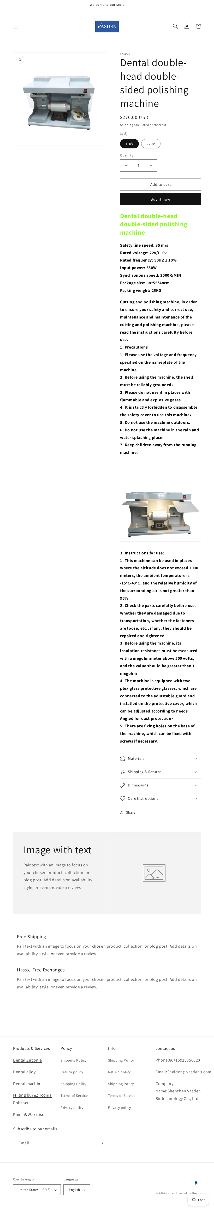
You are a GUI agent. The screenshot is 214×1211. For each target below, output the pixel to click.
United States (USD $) (34, 1189)
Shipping (126, 125)
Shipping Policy (73, 1060)
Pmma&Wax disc (28, 1114)
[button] (15, 26)
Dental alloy (24, 1072)
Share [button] (131, 812)
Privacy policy (72, 1107)
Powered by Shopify (188, 1193)
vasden (170, 1193)
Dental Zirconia (27, 1060)
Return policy (72, 1072)
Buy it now (160, 199)
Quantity (126, 155)
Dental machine (28, 1083)
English (74, 1189)
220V (151, 143)
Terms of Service (74, 1095)
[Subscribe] (101, 1143)
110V (129, 143)
